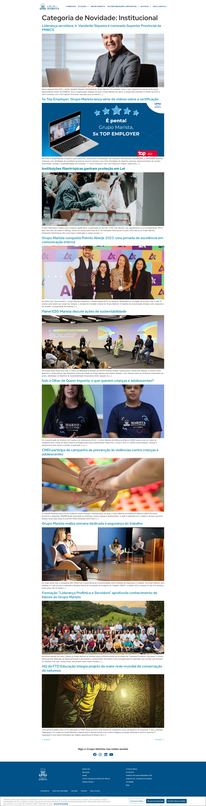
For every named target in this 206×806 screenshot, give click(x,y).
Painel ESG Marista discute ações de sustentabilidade (84, 311)
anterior (46, 740)
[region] (103, 801)
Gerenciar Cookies (136, 801)
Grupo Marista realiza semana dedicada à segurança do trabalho (92, 523)
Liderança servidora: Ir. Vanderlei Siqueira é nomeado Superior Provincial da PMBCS (101, 27)
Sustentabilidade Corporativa (122, 6)
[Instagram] (100, 754)
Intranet (84, 791)
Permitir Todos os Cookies (176, 801)
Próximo (159, 740)
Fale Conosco (159, 6)
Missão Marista (98, 6)
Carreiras (74, 791)
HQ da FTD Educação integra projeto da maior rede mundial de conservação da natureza (102, 668)
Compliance (44, 791)
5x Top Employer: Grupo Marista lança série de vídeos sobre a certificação (100, 99)
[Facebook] (95, 754)
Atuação (82, 6)
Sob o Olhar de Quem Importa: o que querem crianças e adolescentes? (98, 380)
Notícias (145, 6)
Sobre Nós (71, 6)
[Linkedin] (105, 754)
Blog (127, 785)
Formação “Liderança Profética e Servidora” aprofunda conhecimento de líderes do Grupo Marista (99, 594)
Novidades (130, 782)
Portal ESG (130, 772)
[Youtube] (111, 754)
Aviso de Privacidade (60, 791)
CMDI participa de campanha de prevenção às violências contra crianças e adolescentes (100, 452)
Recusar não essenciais (155, 801)
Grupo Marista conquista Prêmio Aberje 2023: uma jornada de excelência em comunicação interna (102, 240)
